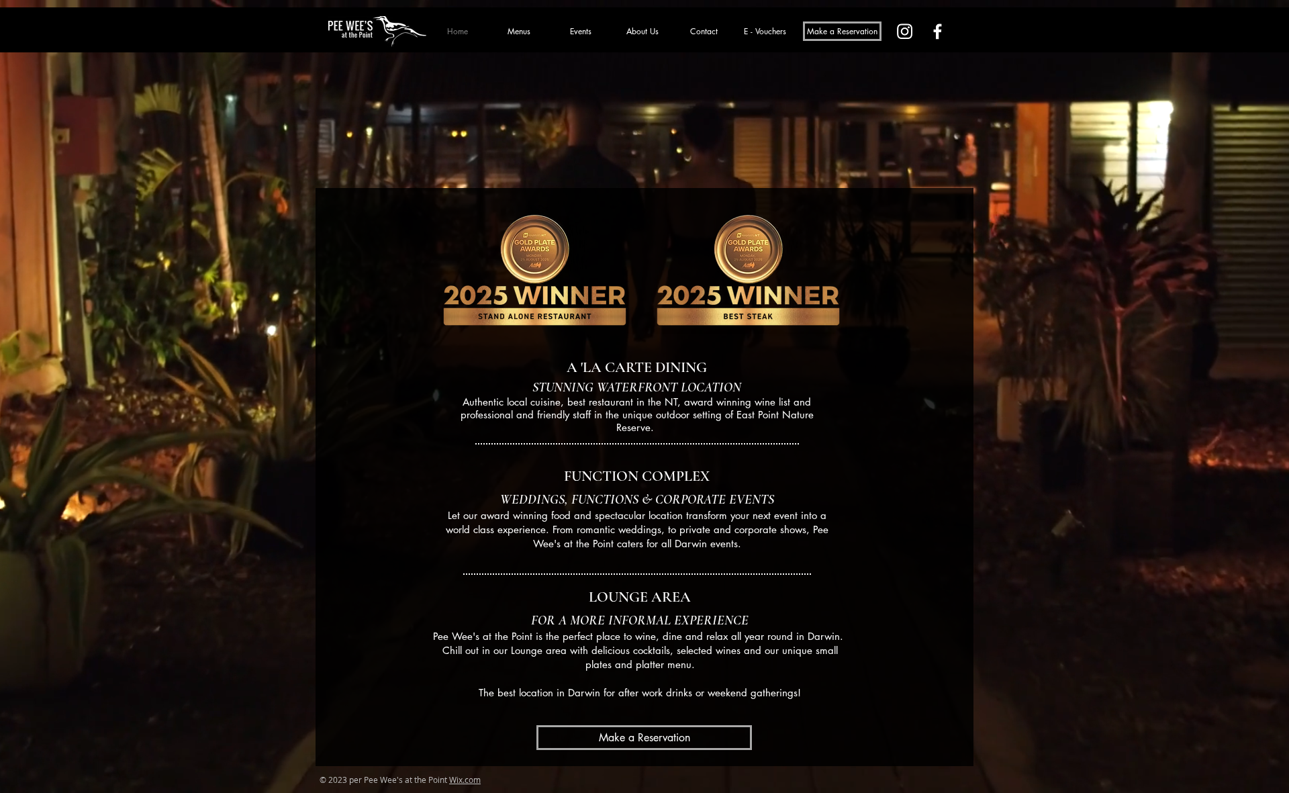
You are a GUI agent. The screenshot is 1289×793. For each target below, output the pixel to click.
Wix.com (465, 779)
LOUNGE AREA (640, 597)
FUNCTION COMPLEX (637, 476)
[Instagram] (905, 31)
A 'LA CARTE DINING (637, 367)
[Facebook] (937, 31)
